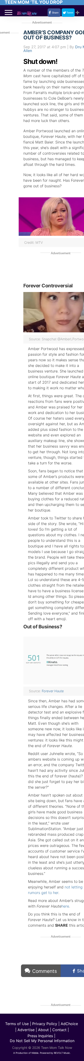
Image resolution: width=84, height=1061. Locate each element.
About (43, 1029)
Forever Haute (53, 691)
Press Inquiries (40, 1035)
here (65, 906)
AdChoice (69, 1023)
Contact (59, 1029)
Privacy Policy (44, 1023)
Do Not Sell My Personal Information (42, 1040)
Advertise (26, 1029)
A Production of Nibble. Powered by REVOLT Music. (42, 1053)
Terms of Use (17, 1023)
